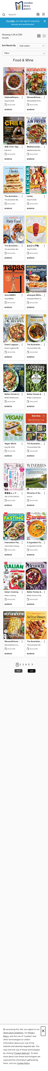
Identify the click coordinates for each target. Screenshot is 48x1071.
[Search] (4, 14)
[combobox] (18, 14)
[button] (39, 36)
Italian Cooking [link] (11, 592)
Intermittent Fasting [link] (13, 542)
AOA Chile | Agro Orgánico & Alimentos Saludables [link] (13, 147)
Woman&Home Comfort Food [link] (13, 641)
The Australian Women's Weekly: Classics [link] (13, 196)
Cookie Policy (23, 1063)
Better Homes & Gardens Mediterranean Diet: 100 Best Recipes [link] (13, 394)
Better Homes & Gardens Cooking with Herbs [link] (35, 394)
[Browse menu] (43, 14)
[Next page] (32, 664)
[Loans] (38, 15)
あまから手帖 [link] (33, 246)
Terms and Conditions (13, 1032)
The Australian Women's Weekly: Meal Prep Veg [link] (35, 444)
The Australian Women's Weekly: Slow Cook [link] (35, 345)
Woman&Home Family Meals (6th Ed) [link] (35, 97)
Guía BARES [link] (10, 295)
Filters (6, 53)
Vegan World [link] (10, 444)
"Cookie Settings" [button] (22, 1053)
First (18, 671)
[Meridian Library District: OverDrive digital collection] (24, 5)
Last (31, 671)
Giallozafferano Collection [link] (13, 97)
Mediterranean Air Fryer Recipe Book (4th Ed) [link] (35, 147)
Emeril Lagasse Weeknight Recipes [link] (13, 345)
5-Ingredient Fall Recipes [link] (35, 542)
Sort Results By (9, 45)
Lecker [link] (30, 196)
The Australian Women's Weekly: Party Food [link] (13, 246)
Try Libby (10, 21)
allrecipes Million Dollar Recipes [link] (35, 295)
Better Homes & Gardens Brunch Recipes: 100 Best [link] (35, 592)
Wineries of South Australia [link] (35, 493)
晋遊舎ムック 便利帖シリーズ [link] (13, 493)
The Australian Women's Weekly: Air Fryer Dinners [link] (35, 641)
